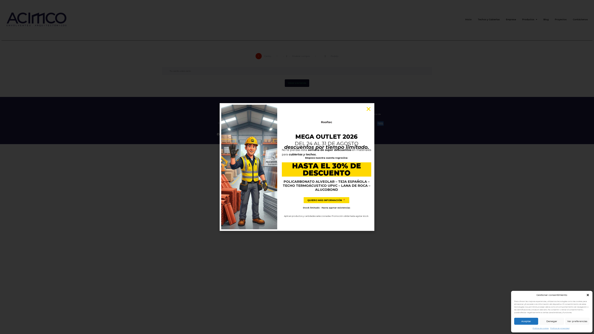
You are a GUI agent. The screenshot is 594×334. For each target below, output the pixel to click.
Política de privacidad (559, 328)
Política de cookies (541, 328)
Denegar (551, 321)
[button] (587, 295)
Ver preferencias (577, 321)
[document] (297, 167)
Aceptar (526, 321)
